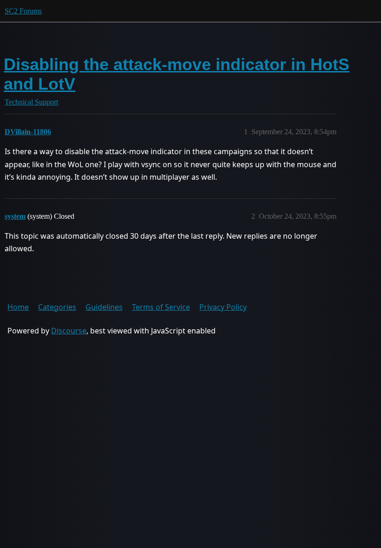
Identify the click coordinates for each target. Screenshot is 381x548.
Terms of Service (161, 307)
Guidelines (104, 307)
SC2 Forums (23, 11)
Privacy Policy (223, 307)
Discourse (68, 331)
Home (18, 307)
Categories (57, 307)
